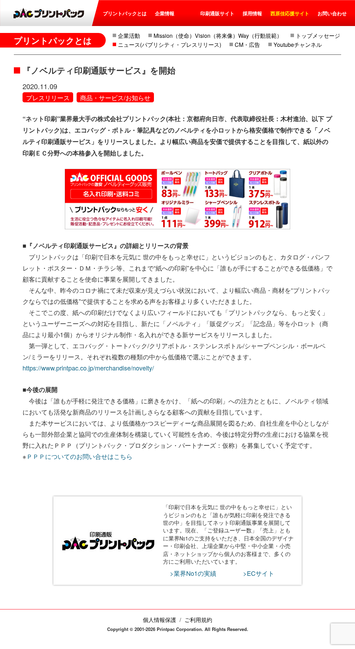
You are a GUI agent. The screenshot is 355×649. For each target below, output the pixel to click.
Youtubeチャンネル (298, 45)
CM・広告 (247, 45)
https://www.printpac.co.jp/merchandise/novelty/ (88, 367)
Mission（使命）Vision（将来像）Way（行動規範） (218, 36)
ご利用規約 (198, 620)
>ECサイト (258, 573)
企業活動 (129, 36)
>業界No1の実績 (193, 573)
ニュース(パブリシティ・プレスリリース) (169, 45)
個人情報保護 (159, 620)
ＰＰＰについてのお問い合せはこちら (79, 456)
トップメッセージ (318, 36)
